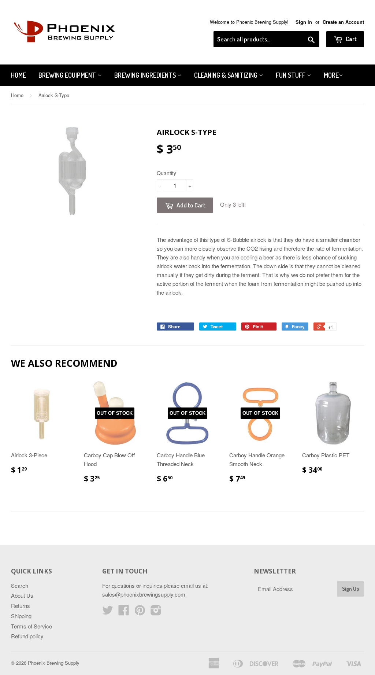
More (331, 75)
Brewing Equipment (67, 75)
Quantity (166, 173)
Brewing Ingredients (145, 75)
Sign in (304, 22)
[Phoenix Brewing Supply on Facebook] (123, 612)
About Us (22, 595)
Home (18, 75)
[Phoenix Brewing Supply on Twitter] (107, 612)
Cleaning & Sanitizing (226, 75)
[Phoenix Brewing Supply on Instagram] (156, 612)
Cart (351, 39)
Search (19, 585)
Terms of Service (31, 626)
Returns (20, 605)
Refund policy (27, 636)
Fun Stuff (291, 75)
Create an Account (343, 22)
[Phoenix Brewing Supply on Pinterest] (139, 612)
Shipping (21, 616)
